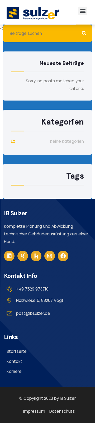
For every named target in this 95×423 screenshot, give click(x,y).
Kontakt (14, 361)
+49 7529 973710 (32, 289)
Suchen (84, 33)
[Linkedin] (9, 256)
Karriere (14, 371)
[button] (82, 11)
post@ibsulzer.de (33, 313)
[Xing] (22, 256)
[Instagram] (49, 256)
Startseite (17, 351)
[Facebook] (63, 256)
